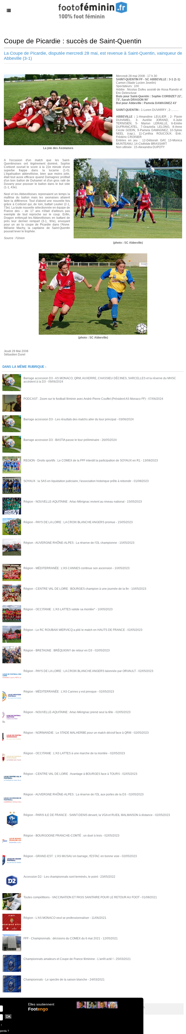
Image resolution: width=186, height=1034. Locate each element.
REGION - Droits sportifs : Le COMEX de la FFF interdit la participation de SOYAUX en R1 (81, 460)
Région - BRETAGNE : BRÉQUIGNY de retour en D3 (57, 650)
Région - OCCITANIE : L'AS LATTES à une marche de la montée (65, 753)
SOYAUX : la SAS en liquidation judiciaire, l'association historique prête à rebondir (77, 481)
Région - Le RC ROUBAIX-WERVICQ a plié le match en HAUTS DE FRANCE (74, 630)
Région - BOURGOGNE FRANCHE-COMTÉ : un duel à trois (62, 835)
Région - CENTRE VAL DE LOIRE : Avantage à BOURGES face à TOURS (71, 774)
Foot (38, 1009)
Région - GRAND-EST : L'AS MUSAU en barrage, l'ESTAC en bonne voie (71, 856)
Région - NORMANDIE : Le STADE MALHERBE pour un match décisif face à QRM (77, 732)
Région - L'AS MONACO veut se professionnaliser (56, 918)
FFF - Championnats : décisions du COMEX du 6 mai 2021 (61, 938)
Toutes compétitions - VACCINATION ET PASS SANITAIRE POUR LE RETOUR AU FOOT (81, 897)
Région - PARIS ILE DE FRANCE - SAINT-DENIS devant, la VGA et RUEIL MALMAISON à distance (88, 815)
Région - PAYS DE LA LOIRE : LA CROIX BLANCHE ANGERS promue (69, 522)
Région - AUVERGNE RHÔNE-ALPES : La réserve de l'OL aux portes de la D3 (74, 794)
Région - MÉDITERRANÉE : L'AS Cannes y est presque (60, 691)
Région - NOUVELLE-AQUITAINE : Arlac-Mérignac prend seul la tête (68, 712)
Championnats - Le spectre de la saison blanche (55, 979)
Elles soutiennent (41, 1004)
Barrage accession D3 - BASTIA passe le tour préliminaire (61, 440)
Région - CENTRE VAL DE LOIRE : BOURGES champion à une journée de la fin (76, 588)
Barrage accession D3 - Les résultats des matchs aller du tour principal (69, 419)
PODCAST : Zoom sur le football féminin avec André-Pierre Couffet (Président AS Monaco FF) (84, 398)
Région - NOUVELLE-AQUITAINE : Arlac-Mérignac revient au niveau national (73, 501)
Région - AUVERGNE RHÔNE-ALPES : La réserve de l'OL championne (70, 542)
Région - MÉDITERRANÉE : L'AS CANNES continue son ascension (67, 568)
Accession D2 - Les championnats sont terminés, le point (60, 876)
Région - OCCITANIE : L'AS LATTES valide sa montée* (59, 609)
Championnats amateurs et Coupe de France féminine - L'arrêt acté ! (68, 959)
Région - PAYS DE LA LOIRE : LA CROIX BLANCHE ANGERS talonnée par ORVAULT (79, 671)
